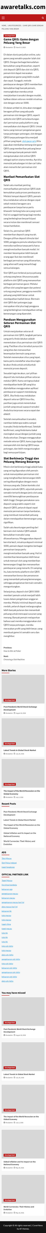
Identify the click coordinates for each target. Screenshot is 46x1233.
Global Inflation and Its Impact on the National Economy (20, 834)
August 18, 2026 (21, 713)
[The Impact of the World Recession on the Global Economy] (23, 773)
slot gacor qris (29, 141)
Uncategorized (10, 36)
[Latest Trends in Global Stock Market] (23, 732)
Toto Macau (7, 858)
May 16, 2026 (20, 1213)
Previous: (12, 649)
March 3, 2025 (21, 47)
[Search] (42, 18)
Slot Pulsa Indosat (9, 863)
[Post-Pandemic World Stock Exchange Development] (23, 689)
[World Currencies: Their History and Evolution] (23, 1189)
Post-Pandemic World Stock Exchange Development (20, 813)
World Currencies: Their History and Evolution (19, 842)
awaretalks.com (23, 7)
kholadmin (9, 47)
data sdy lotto (7, 981)
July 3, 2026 (19, 797)
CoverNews (37, 1225)
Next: (14, 658)
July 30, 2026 (20, 754)
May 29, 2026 (20, 1168)
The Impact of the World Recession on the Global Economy (22, 826)
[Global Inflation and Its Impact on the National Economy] (23, 1144)
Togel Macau (7, 880)
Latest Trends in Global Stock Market (20, 750)
